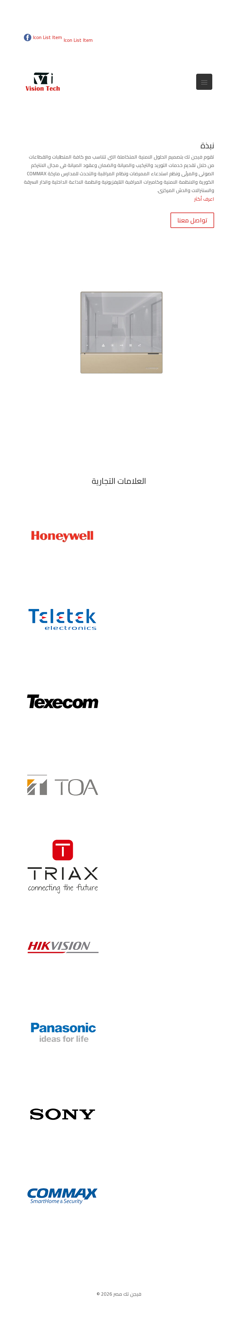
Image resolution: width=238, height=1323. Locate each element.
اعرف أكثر (204, 199)
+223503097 (200, 48)
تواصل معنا (192, 220)
